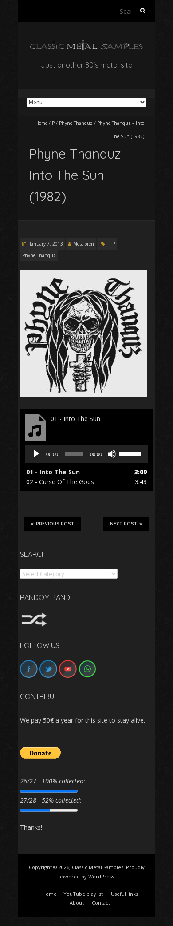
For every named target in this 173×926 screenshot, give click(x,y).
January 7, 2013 (45, 244)
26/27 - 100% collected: (52, 781)
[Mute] (111, 453)
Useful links (124, 893)
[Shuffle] (34, 616)
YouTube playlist (83, 893)
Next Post (123, 524)
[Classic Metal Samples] (86, 44)
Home (41, 123)
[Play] (36, 453)
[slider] (131, 453)
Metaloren (83, 244)
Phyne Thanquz (76, 123)
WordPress (101, 876)
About (77, 902)
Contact (101, 902)
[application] (86, 454)
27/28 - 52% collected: (51, 800)
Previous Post (55, 524)
